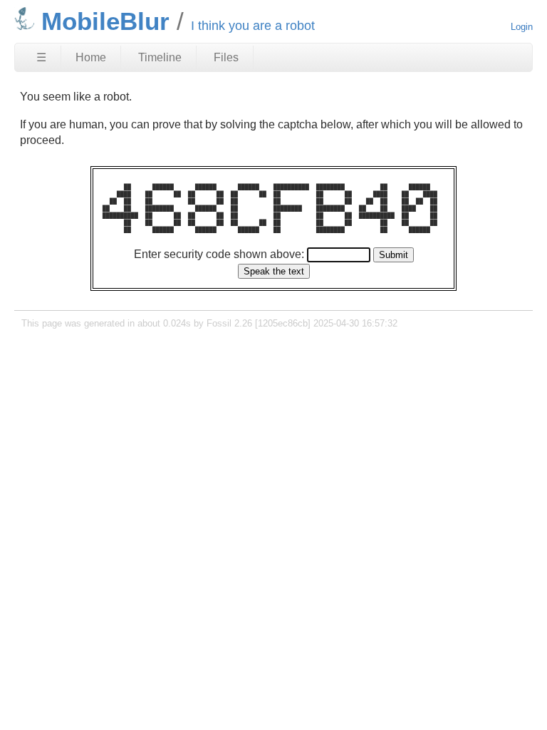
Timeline (160, 57)
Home (90, 57)
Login (522, 26)
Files (226, 57)
